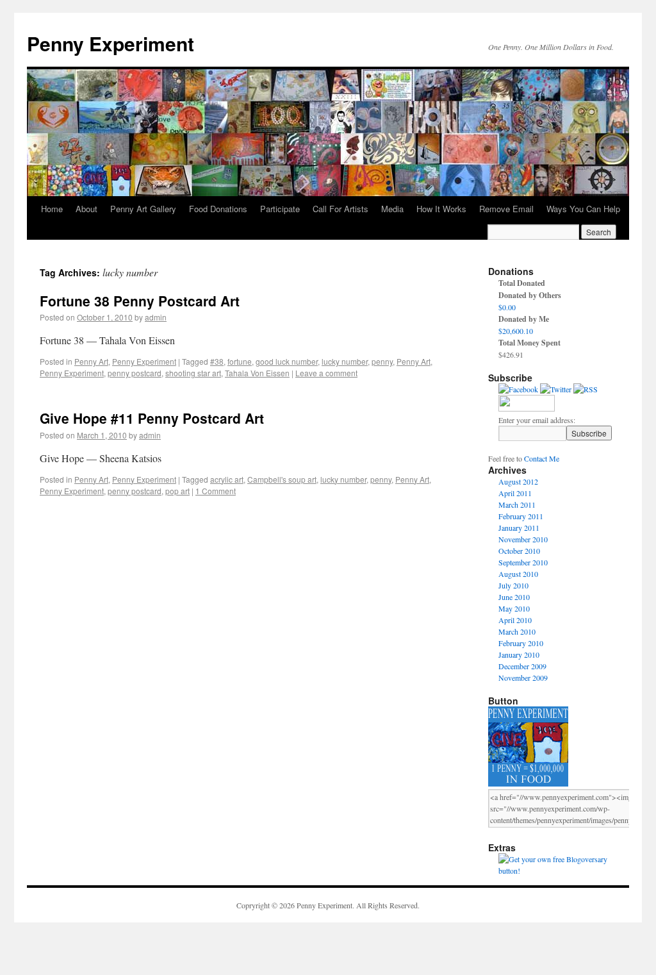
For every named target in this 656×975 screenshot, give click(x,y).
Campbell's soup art (281, 479)
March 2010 (517, 631)
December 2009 (522, 666)
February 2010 (520, 643)
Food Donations (218, 209)
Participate (280, 209)
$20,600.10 (515, 331)
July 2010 (513, 585)
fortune (239, 361)
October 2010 (519, 551)
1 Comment (215, 490)
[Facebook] (518, 389)
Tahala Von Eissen (257, 372)
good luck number (287, 361)
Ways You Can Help (583, 209)
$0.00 (507, 307)
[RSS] (585, 389)
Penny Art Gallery (143, 209)
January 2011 (518, 527)
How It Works (441, 209)
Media (392, 209)
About (86, 209)
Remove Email (506, 209)
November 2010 (523, 539)
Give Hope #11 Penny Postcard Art (152, 418)
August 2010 (518, 574)
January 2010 (518, 654)
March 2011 (517, 504)
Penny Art (91, 361)
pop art (177, 490)
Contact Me (541, 458)
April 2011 (515, 493)
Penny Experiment (110, 43)
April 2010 (515, 620)
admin (156, 317)
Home (52, 209)
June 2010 (514, 597)
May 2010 (514, 608)
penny (382, 361)
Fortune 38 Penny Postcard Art (140, 300)
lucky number (345, 361)
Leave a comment (326, 372)
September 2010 (523, 562)
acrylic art (226, 479)
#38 (217, 361)
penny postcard (134, 372)
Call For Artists (340, 209)
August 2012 (518, 481)
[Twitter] (555, 389)
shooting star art (193, 372)
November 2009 (523, 677)
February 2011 (520, 516)
